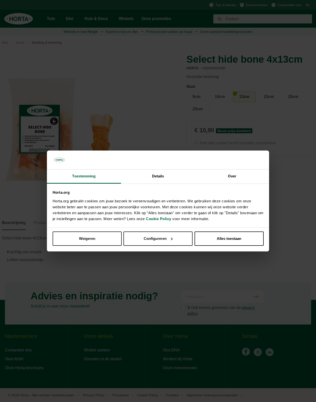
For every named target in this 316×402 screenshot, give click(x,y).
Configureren (155, 238)
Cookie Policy (158, 219)
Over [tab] (232, 176)
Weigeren (87, 238)
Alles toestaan (229, 238)
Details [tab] (158, 176)
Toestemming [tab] (84, 176)
